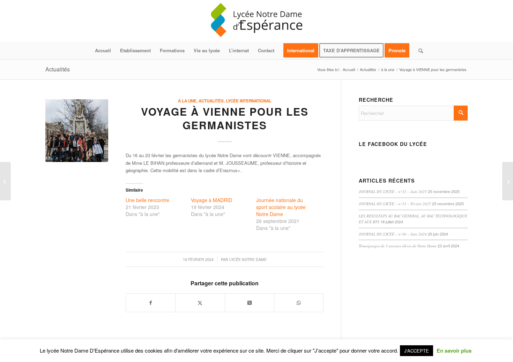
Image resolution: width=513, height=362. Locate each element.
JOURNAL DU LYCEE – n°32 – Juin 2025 (393, 191)
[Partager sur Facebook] (150, 303)
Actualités (57, 69)
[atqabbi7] (76, 130)
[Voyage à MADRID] (507, 181)
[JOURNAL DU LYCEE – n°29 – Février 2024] (5, 181)
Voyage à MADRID (211, 200)
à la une (187, 101)
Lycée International (249, 101)
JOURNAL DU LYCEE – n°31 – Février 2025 (395, 203)
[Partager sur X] (200, 303)
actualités (211, 101)
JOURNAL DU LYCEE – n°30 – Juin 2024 (393, 234)
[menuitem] (103, 50)
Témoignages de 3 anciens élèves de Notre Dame (398, 245)
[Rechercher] (418, 50)
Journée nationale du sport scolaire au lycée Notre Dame (281, 207)
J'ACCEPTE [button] (416, 350)
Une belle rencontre (147, 200)
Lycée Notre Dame (248, 259)
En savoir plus (454, 350)
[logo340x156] (256, 21)
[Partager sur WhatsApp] (298, 303)
